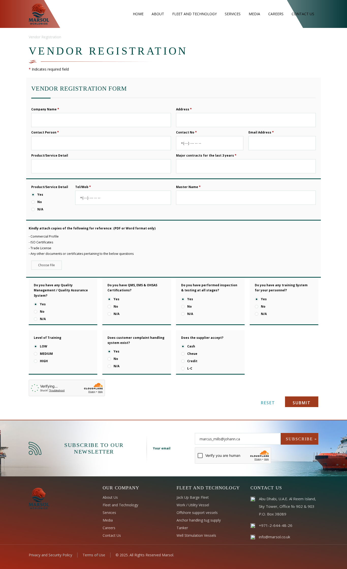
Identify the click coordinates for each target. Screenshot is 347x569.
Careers (109, 527)
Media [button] (254, 13)
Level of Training (47, 338)
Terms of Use (94, 555)
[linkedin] (300, 554)
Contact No (186, 132)
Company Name (45, 109)
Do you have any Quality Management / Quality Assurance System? (61, 290)
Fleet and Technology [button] (194, 13)
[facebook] (292, 554)
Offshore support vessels (197, 512)
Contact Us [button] (303, 13)
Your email (161, 448)
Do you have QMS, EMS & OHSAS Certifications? (132, 287)
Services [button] (233, 13)
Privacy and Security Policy (50, 555)
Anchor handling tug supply (199, 520)
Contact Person (45, 132)
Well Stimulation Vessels (196, 535)
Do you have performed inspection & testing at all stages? (209, 287)
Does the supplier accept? (202, 338)
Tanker (182, 527)
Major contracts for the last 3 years (206, 155)
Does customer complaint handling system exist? (135, 340)
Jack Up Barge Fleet (193, 497)
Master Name (188, 187)
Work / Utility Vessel (193, 505)
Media (108, 520)
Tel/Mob (83, 187)
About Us (110, 497)
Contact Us (112, 535)
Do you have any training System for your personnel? (281, 287)
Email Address (261, 132)
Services (109, 512)
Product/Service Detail (49, 155)
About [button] (158, 13)
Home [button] (138, 13)
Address (184, 109)
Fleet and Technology (120, 505)
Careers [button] (275, 13)
